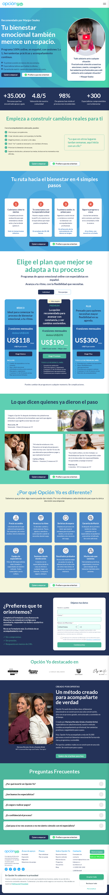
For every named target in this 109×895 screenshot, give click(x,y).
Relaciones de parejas (29, 862)
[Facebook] (10, 869)
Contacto (77, 851)
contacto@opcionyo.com (81, 859)
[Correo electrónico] (14, 869)
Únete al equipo (97, 852)
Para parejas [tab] (62, 292)
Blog (57, 867)
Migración (25, 859)
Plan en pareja (43, 857)
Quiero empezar (11, 75)
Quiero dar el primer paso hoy (71, 756)
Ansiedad (25, 854)
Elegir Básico (21, 354)
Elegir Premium (54, 356)
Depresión (25, 857)
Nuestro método (61, 857)
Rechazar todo (91, 883)
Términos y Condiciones (93, 639)
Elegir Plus (88, 354)
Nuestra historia (61, 854)
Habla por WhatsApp (97, 857)
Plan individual (43, 854)
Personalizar (91, 889)
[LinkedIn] (18, 869)
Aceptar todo (92, 877)
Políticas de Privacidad (20, 884)
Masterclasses (60, 859)
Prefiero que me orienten (38, 75)
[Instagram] (6, 869)
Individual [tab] (46, 292)
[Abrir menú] (104, 4)
